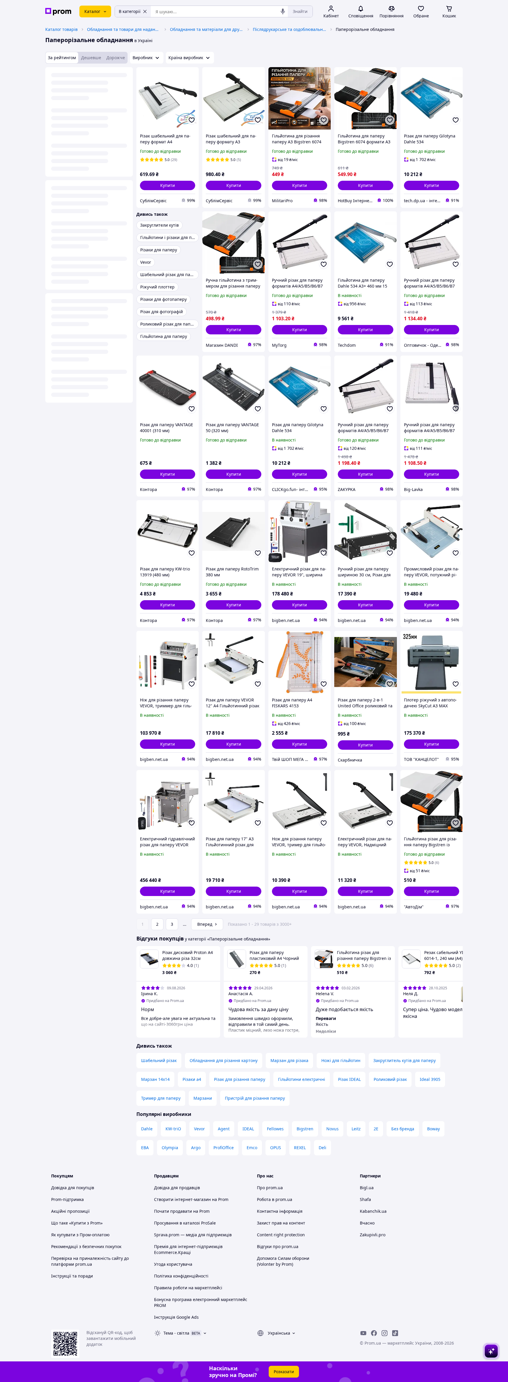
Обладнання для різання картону (224, 1060)
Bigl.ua (367, 1187)
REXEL (300, 1147)
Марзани (202, 1098)
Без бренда (402, 1129)
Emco (252, 1147)
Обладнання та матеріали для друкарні (206, 29)
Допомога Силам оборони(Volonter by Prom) (283, 1261)
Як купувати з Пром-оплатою (80, 1234)
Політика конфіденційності (181, 1276)
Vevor (199, 1129)
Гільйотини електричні (301, 1079)
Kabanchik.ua (373, 1211)
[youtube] (363, 1333)
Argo (195, 1147)
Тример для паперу (161, 1098)
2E (376, 1129)
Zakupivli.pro (372, 1234)
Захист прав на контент (281, 1223)
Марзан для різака (289, 1060)
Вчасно (367, 1223)
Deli (322, 1147)
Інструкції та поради (72, 1276)
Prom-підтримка (67, 1199)
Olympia (170, 1147)
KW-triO (173, 1129)
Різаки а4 (192, 1079)
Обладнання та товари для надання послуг (124, 29)
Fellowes (275, 1129)
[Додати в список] (191, 120)
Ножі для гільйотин (340, 1060)
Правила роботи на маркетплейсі (188, 1287)
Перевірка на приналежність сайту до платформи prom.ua (90, 1261)
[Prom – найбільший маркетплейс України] (58, 11)
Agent (224, 1129)
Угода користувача (173, 1264)
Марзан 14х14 (155, 1079)
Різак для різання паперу (239, 1079)
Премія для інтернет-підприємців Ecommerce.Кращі (188, 1249)
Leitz (356, 1129)
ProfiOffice (223, 1147)
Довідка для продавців (177, 1187)
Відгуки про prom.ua (277, 1246)
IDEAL (248, 1129)
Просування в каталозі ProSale (185, 1223)
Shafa (365, 1199)
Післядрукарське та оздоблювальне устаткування (289, 29)
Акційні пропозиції (70, 1211)
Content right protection (281, 1234)
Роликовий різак (390, 1079)
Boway (433, 1129)
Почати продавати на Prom (182, 1211)
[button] (167, 185)
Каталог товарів (61, 29)
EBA (145, 1147)
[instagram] (384, 1333)
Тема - (176, 1333)
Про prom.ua (270, 1187)
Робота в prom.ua (274, 1199)
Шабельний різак (159, 1060)
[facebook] (373, 1333)
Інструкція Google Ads (176, 1317)
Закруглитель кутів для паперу (404, 1060)
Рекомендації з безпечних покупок (86, 1246)
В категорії (130, 11)
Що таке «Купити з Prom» (77, 1223)
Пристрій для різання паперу (255, 1098)
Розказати (284, 1371)
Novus (332, 1129)
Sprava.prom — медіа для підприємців (193, 1234)
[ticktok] (395, 1333)
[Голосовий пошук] (283, 11)
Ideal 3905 (430, 1079)
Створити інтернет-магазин (182, 1199)
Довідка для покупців (72, 1187)
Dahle (147, 1129)
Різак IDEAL (349, 1079)
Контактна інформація (280, 1211)
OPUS (275, 1147)
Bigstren (305, 1129)
